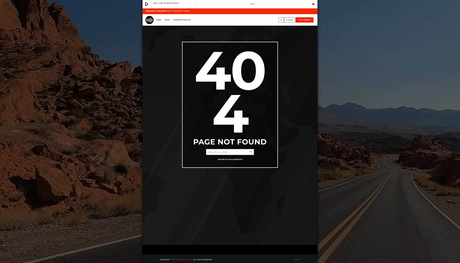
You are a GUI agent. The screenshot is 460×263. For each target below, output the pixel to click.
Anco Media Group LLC (181, 260)
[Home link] (149, 20)
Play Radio (304, 20)
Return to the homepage (230, 160)
